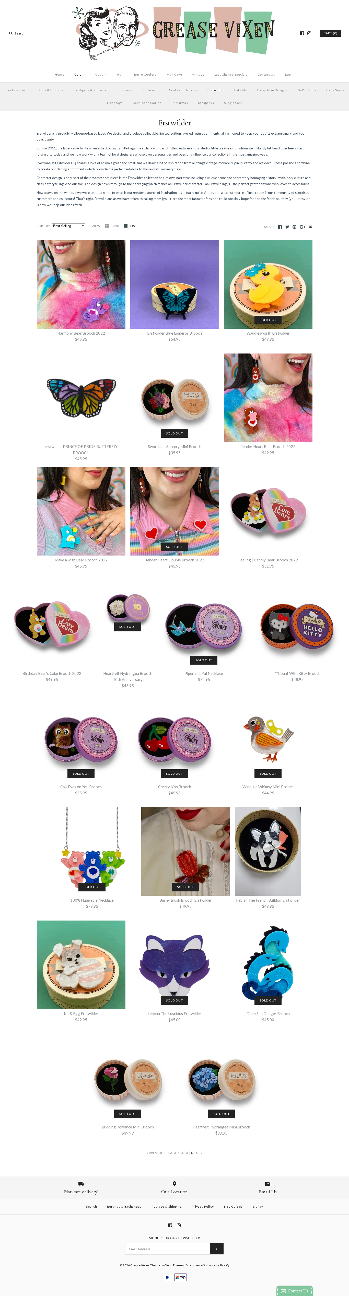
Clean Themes (174, 1265)
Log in (290, 74)
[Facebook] (302, 33)
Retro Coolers (145, 74)
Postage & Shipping (167, 1206)
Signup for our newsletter (174, 1238)
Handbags (115, 103)
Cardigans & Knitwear (90, 90)
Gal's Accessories (147, 103)
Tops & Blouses (51, 90)
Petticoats (151, 90)
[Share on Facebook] (280, 227)
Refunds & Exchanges (124, 1206)
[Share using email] (310, 227)
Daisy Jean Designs (272, 90)
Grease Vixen (139, 1265)
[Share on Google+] (303, 227)
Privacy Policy (203, 1206)
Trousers (125, 90)
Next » (197, 1153)
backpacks (206, 103)
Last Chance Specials (231, 74)
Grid (115, 226)
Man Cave (174, 74)
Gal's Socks (335, 90)
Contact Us (266, 74)
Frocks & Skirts (17, 90)
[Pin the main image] (294, 227)
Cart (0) (330, 33)
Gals (79, 74)
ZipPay (258, 1206)
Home (59, 74)
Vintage (198, 74)
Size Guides (233, 1206)
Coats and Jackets (183, 90)
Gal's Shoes (307, 90)
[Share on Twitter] (287, 227)
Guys (101, 74)
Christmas (179, 103)
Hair (120, 74)
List (133, 226)
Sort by (43, 226)
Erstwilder (215, 90)
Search (91, 1206)
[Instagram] (309, 33)
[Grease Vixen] (174, 8)
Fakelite (240, 90)
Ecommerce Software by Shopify (207, 1265)
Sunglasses (233, 103)
